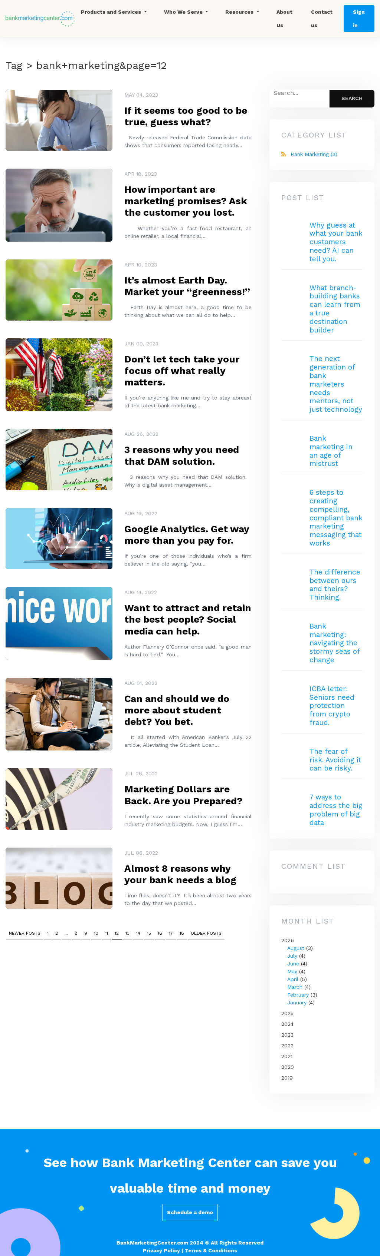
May (292, 971)
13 (127, 933)
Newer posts (24, 933)
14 (138, 933)
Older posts (206, 933)
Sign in (359, 18)
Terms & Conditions (211, 1250)
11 (106, 933)
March (294, 987)
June (293, 964)
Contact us (321, 18)
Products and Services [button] (111, 12)
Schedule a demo (190, 1212)
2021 (286, 1056)
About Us (284, 18)
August (295, 948)
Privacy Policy (161, 1250)
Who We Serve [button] (184, 12)
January (297, 1002)
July (292, 956)
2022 (287, 1045)
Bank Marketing (314, 154)
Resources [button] (240, 12)
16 (160, 933)
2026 (299, 971)
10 (96, 933)
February (298, 995)
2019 (287, 1078)
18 (182, 933)
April (292, 979)
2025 (287, 1013)
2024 (287, 1024)
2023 (287, 1035)
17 (171, 933)
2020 (287, 1067)
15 (149, 933)
